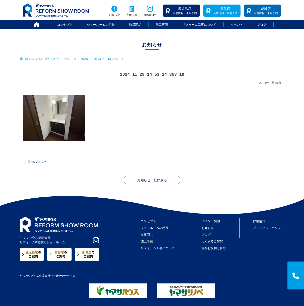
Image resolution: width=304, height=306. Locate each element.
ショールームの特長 (101, 24)
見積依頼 (131, 14)
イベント (237, 24)
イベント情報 (210, 221)
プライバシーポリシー (268, 228)
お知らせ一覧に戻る (152, 180)
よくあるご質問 (212, 241)
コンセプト (65, 24)
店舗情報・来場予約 (185, 11)
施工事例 (162, 24)
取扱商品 (135, 24)
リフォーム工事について (199, 24)
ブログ (261, 24)
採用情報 (259, 221)
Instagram (150, 14)
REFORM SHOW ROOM (42, 59)
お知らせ (114, 14)
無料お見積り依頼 (213, 248)
